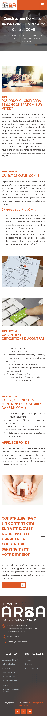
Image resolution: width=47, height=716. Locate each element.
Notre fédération (8, 664)
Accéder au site (11, 585)
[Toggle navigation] (42, 4)
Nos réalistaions (8, 672)
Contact (28, 664)
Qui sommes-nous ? (10, 660)
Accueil (6, 35)
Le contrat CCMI (36, 35)
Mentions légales (32, 668)
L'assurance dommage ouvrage (10, 690)
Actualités (6, 668)
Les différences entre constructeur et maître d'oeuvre (11, 682)
